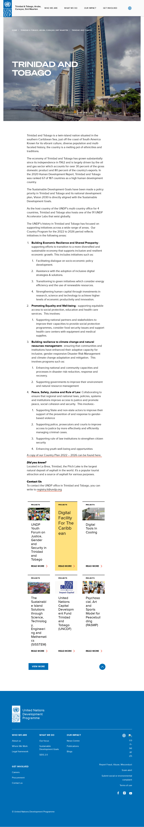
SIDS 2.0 (43, 754)
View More (38, 666)
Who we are (51, 8)
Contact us (17, 783)
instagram (124, 793)
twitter (112, 793)
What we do (70, 8)
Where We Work (20, 746)
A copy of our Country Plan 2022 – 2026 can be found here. (64, 455)
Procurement (18, 777)
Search (135, 8)
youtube (130, 793)
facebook (118, 793)
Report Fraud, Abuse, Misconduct (115, 764)
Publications (73, 746)
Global (129, 8)
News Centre (73, 740)
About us (16, 740)
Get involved (110, 8)
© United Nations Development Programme (33, 811)
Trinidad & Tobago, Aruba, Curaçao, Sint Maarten (28, 7)
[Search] (130, 746)
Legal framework (20, 751)
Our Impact (90, 8)
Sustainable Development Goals (49, 748)
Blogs (69, 751)
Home (14, 30)
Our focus (44, 740)
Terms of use (126, 785)
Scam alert (127, 770)
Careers (16, 772)
